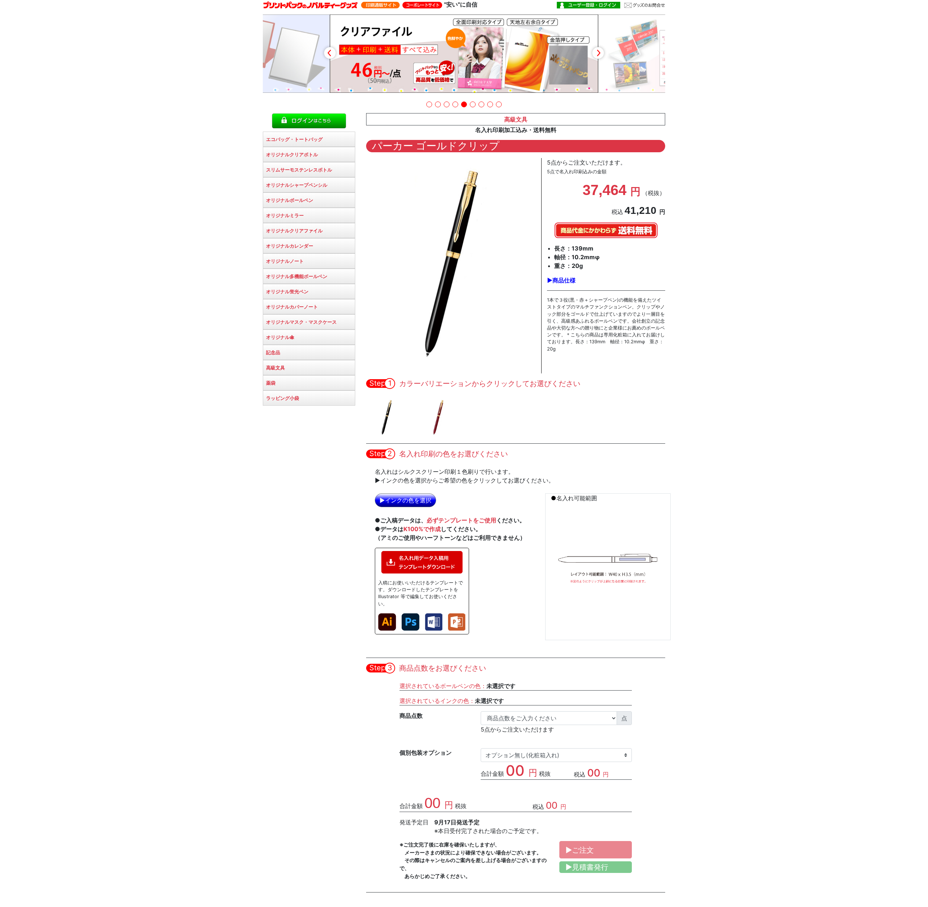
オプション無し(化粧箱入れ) (522, 755)
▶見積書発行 (587, 867)
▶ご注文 (580, 850)
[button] (429, 104)
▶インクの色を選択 (405, 500)
